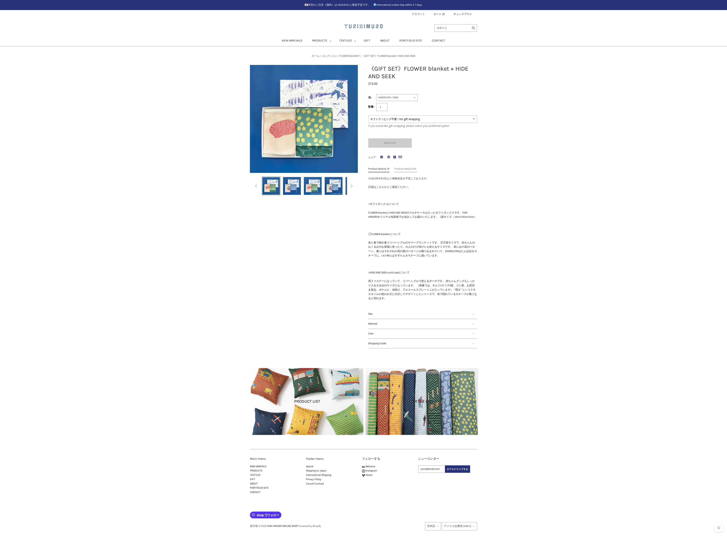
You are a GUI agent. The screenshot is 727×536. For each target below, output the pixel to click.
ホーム (316, 56)
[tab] (378, 169)
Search (310, 466)
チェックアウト (463, 14)
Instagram (371, 471)
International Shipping (318, 475)
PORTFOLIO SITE (410, 40)
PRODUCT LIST (307, 401)
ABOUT (385, 40)
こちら (380, 187)
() (439, 14)
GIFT (367, 40)
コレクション (330, 56)
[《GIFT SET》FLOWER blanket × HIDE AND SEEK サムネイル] (271, 186)
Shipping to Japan (316, 471)
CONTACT (438, 40)
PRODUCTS (320, 40)
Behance (370, 466)
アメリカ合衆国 (457, 526)
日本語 (431, 526)
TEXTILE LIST (421, 401)
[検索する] (473, 28)
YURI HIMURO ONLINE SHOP (282, 526)
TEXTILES (345, 40)
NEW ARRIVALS (292, 40)
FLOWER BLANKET (350, 56)
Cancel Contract (315, 484)
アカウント (418, 14)
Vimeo (369, 475)
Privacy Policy (313, 479)
